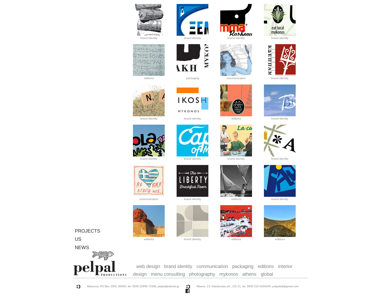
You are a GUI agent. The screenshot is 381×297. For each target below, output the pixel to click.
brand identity (148, 38)
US (78, 239)
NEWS (82, 247)
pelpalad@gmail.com (285, 286)
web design (148, 266)
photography (202, 274)
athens (249, 274)
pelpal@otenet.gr (168, 286)
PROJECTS (87, 231)
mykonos (228, 274)
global (267, 274)
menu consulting (168, 274)
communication (236, 78)
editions (149, 78)
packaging (192, 78)
